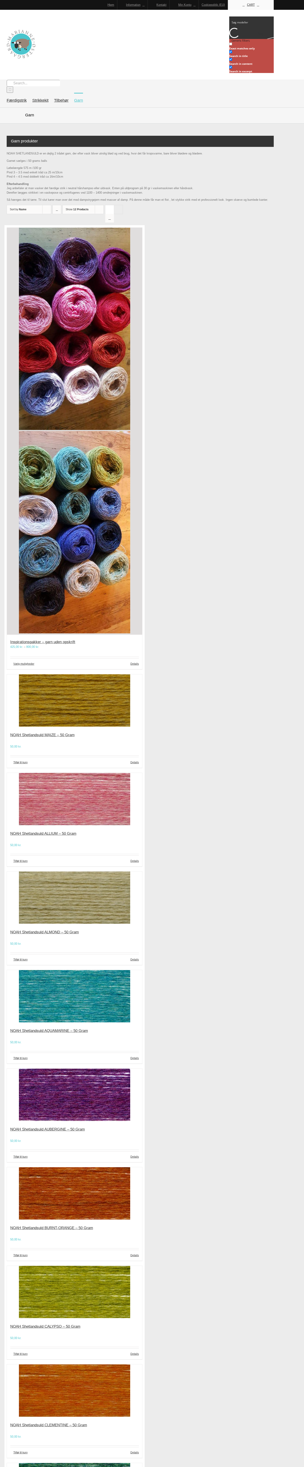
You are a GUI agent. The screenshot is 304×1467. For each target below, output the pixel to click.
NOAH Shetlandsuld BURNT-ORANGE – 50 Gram (51, 1228)
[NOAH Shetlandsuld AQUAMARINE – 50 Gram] (74, 997)
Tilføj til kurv (20, 762)
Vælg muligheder (23, 663)
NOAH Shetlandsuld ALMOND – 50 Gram (44, 932)
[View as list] (109, 218)
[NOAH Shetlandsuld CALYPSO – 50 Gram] (74, 1292)
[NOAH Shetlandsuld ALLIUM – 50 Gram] (74, 800)
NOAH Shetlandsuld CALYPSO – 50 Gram (45, 1326)
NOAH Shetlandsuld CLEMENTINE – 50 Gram (48, 1425)
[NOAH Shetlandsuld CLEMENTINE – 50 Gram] (74, 1391)
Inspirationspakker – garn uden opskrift (42, 642)
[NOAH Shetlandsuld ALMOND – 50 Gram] (74, 898)
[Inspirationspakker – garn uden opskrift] (74, 431)
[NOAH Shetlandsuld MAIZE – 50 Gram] (74, 701)
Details (134, 663)
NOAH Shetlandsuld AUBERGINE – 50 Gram (47, 1129)
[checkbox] (251, 46)
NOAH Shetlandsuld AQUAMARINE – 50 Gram (49, 1031)
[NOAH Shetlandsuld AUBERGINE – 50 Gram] (74, 1095)
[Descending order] (57, 209)
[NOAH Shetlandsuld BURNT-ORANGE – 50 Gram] (74, 1194)
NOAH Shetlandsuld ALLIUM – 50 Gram (43, 833)
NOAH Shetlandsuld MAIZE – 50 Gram (42, 735)
